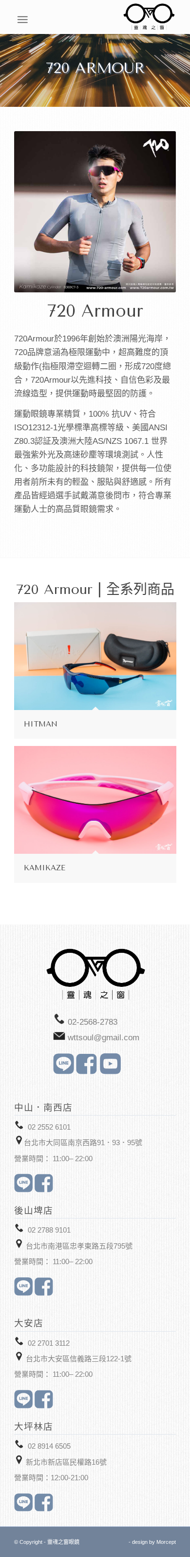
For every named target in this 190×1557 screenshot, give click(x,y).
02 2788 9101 (49, 1230)
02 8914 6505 (49, 1446)
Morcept (166, 1542)
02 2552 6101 (49, 1127)
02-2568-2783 (92, 1022)
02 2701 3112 (49, 1343)
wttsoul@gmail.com (103, 1037)
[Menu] (171, 19)
